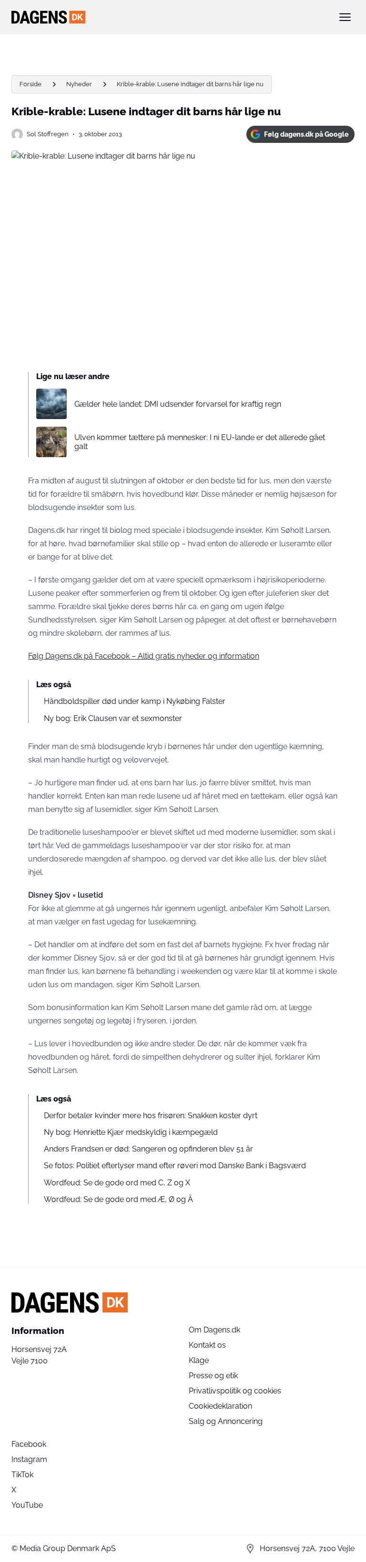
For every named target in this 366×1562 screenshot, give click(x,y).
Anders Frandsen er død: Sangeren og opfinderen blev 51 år (148, 1148)
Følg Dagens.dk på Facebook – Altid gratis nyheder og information (143, 656)
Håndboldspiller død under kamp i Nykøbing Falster (134, 701)
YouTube (27, 1505)
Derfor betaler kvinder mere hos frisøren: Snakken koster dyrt (150, 1115)
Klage (199, 1360)
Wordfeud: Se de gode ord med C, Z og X (117, 1182)
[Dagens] (167, 17)
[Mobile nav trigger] (345, 17)
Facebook (28, 1444)
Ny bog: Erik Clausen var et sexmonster (113, 718)
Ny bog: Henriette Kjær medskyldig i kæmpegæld (131, 1132)
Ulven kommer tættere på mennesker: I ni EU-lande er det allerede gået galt (199, 442)
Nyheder (79, 84)
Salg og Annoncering (226, 1421)
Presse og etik (213, 1375)
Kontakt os (207, 1345)
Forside (30, 84)
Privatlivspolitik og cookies (235, 1390)
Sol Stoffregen (48, 134)
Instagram (29, 1459)
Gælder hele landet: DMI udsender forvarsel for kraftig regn (177, 404)
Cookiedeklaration (220, 1406)
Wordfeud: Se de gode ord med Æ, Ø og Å (118, 1199)
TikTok (22, 1474)
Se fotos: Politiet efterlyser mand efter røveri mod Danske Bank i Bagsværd (175, 1165)
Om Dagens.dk (214, 1329)
